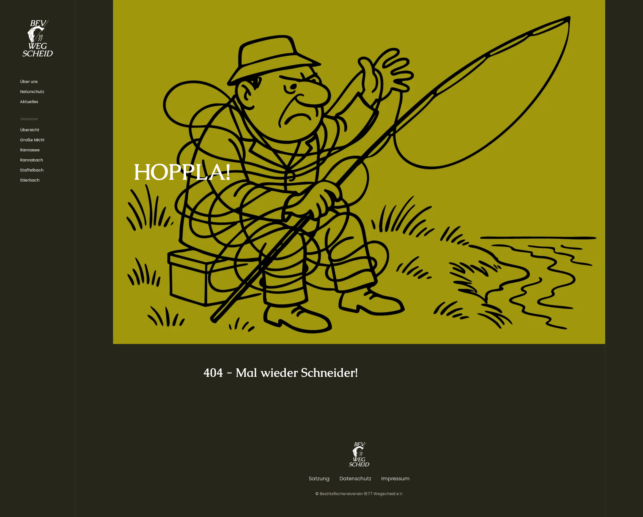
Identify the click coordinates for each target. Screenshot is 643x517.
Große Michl (32, 140)
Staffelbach (31, 170)
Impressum (395, 478)
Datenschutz (355, 478)
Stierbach (29, 180)
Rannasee (30, 150)
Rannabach (31, 160)
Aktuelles (29, 102)
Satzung (319, 478)
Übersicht (29, 130)
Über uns (29, 81)
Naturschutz (32, 92)
